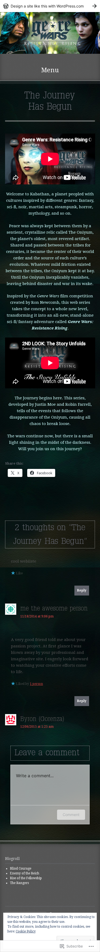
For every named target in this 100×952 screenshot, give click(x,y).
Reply (81, 590)
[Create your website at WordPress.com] (50, 6)
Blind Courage (20, 868)
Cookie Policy (26, 931)
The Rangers (19, 883)
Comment (71, 814)
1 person (36, 684)
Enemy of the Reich (24, 873)
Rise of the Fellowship (26, 878)
